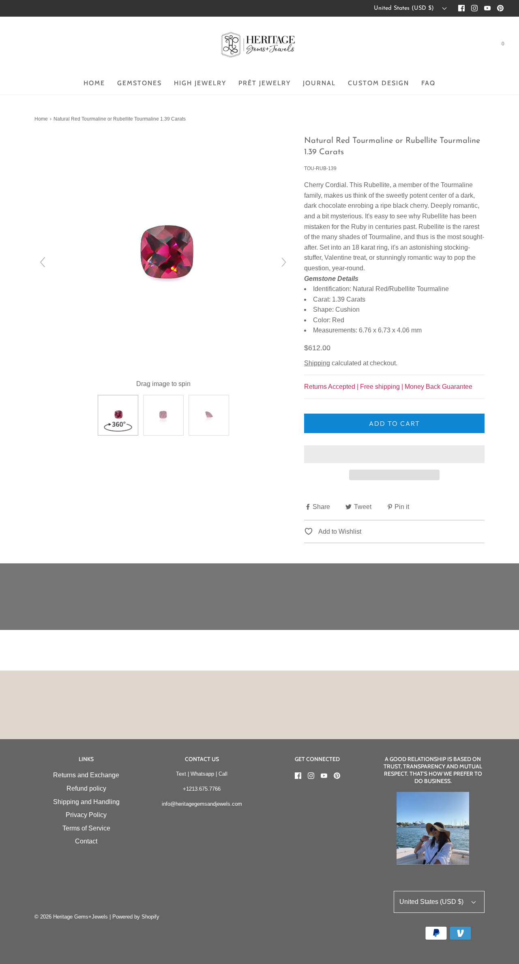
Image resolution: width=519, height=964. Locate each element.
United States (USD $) (405, 8)
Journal (319, 83)
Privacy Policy (86, 814)
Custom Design (378, 83)
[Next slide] (284, 262)
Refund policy (86, 788)
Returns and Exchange (86, 775)
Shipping (317, 363)
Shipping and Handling (86, 801)
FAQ (428, 83)
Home (94, 83)
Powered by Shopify (135, 917)
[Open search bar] (483, 45)
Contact (86, 841)
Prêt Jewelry (264, 83)
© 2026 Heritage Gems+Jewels (71, 917)
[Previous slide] (42, 262)
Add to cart (394, 423)
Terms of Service (86, 828)
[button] (394, 454)
